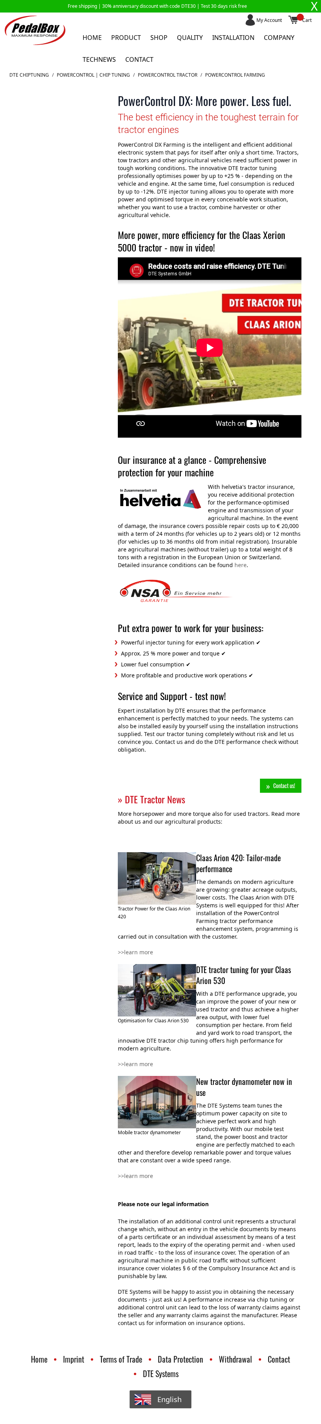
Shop (159, 37)
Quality (190, 37)
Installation (233, 37)
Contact (139, 59)
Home (92, 37)
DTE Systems (161, 1373)
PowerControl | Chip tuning (93, 75)
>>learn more (135, 952)
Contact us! (284, 785)
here (240, 565)
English (169, 1399)
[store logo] (35, 30)
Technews (99, 59)
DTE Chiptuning (29, 75)
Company (279, 37)
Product (126, 37)
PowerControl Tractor (167, 75)
